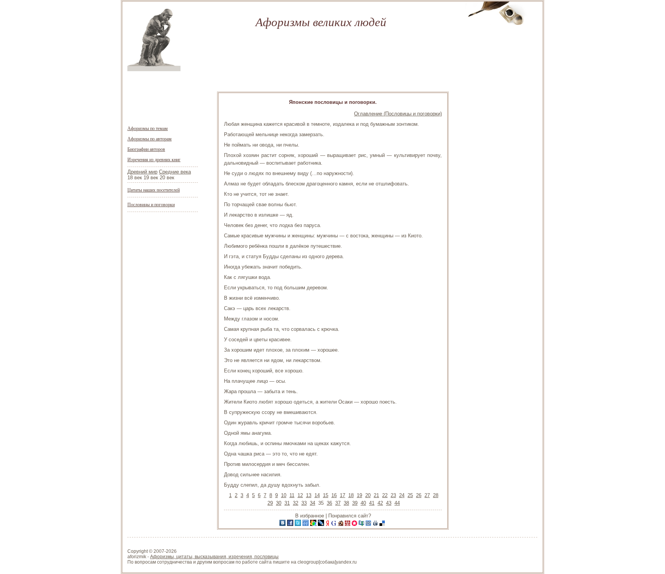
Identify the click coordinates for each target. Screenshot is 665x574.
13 (308, 495)
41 (371, 503)
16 (334, 495)
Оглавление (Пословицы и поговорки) (398, 114)
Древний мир (142, 172)
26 (418, 495)
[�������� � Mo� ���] (314, 524)
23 (393, 495)
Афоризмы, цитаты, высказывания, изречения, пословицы (214, 556)
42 (380, 503)
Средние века (175, 172)
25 (410, 495)
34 (312, 503)
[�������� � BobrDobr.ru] (341, 524)
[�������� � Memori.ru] (355, 524)
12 (300, 495)
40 (363, 503)
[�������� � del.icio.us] (382, 524)
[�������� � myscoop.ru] (369, 524)
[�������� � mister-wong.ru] (348, 524)
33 (304, 503)
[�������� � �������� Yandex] (328, 524)
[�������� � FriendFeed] (306, 524)
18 (351, 495)
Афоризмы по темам (147, 128)
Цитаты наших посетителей (153, 190)
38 (346, 503)
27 (427, 495)
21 (376, 495)
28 (435, 495)
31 (287, 503)
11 (291, 495)
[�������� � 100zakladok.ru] (362, 524)
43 (388, 503)
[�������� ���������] (283, 524)
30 (278, 503)
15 (325, 495)
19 (359, 495)
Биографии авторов (146, 149)
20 (368, 495)
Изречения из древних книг (153, 159)
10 (283, 495)
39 (355, 503)
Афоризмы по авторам (149, 138)
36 (329, 503)
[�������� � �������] (291, 524)
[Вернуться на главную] (153, 69)
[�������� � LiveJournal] (322, 524)
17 (342, 495)
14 (317, 495)
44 (397, 503)
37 (338, 503)
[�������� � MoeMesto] (376, 524)
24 (401, 495)
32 (295, 503)
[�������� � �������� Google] (334, 524)
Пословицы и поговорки (151, 204)
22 (385, 495)
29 (270, 503)
